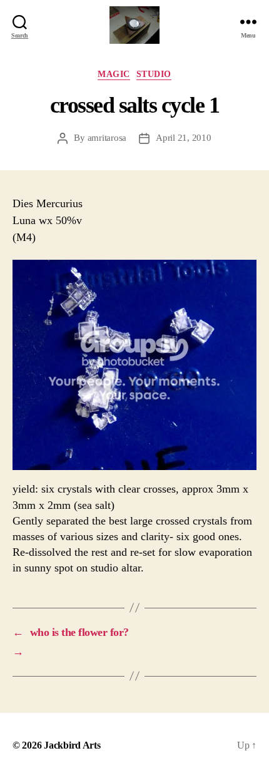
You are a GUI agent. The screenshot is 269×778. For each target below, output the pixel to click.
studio (153, 74)
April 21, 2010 (183, 138)
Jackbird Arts (72, 745)
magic (114, 74)
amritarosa (107, 138)
